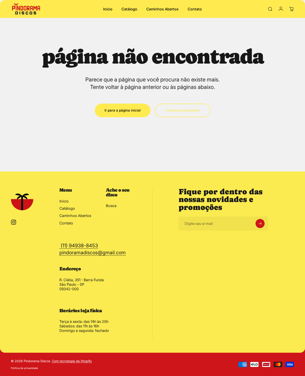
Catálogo (67, 208)
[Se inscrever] (260, 223)
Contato (66, 223)
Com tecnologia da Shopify (72, 361)
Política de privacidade (24, 368)
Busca (111, 205)
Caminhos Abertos (75, 215)
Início (64, 201)
